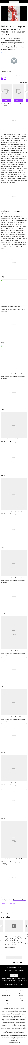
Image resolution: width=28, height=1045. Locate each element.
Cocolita (21, 1000)
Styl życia (4, 23)
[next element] (27, 96)
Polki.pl (7, 998)
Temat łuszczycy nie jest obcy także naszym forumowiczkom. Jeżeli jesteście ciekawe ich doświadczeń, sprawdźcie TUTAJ (13, 244)
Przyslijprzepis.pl (20, 998)
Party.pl (21, 995)
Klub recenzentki (8, 934)
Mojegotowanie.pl (21, 993)
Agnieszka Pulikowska (6, 71)
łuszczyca (12, 903)
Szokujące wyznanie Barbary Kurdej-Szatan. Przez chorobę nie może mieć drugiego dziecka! (14, 180)
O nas (20, 967)
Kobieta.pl (21, 990)
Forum (16, 970)
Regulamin (9, 967)
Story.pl (7, 1003)
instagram (4, 903)
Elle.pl (7, 990)
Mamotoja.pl (7, 993)
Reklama (15, 967)
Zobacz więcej (23, 82)
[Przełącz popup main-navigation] (1, 1)
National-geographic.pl (7, 995)
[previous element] (1, 96)
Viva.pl (7, 1000)
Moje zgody (21, 970)
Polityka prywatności (8, 970)
